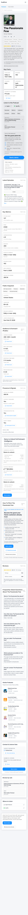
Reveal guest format (11, 425)
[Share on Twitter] (8, 36)
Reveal (9, 98)
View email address (11, 753)
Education (22, 288)
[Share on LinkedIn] (11, 36)
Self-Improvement (7, 288)
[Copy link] (14, 36)
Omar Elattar (8, 34)
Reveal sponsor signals (11, 415)
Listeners (20, 110)
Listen (14, 191)
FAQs (18, 113)
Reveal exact (9, 341)
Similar (13, 113)
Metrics (13, 110)
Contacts (7, 113)
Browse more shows (11, 554)
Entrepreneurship (13, 291)
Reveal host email (11, 550)
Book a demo (14, 157)
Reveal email (9, 405)
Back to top (23, 180)
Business (5, 291)
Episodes (7, 110)
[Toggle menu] (25, 2)
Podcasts (3, 6)
